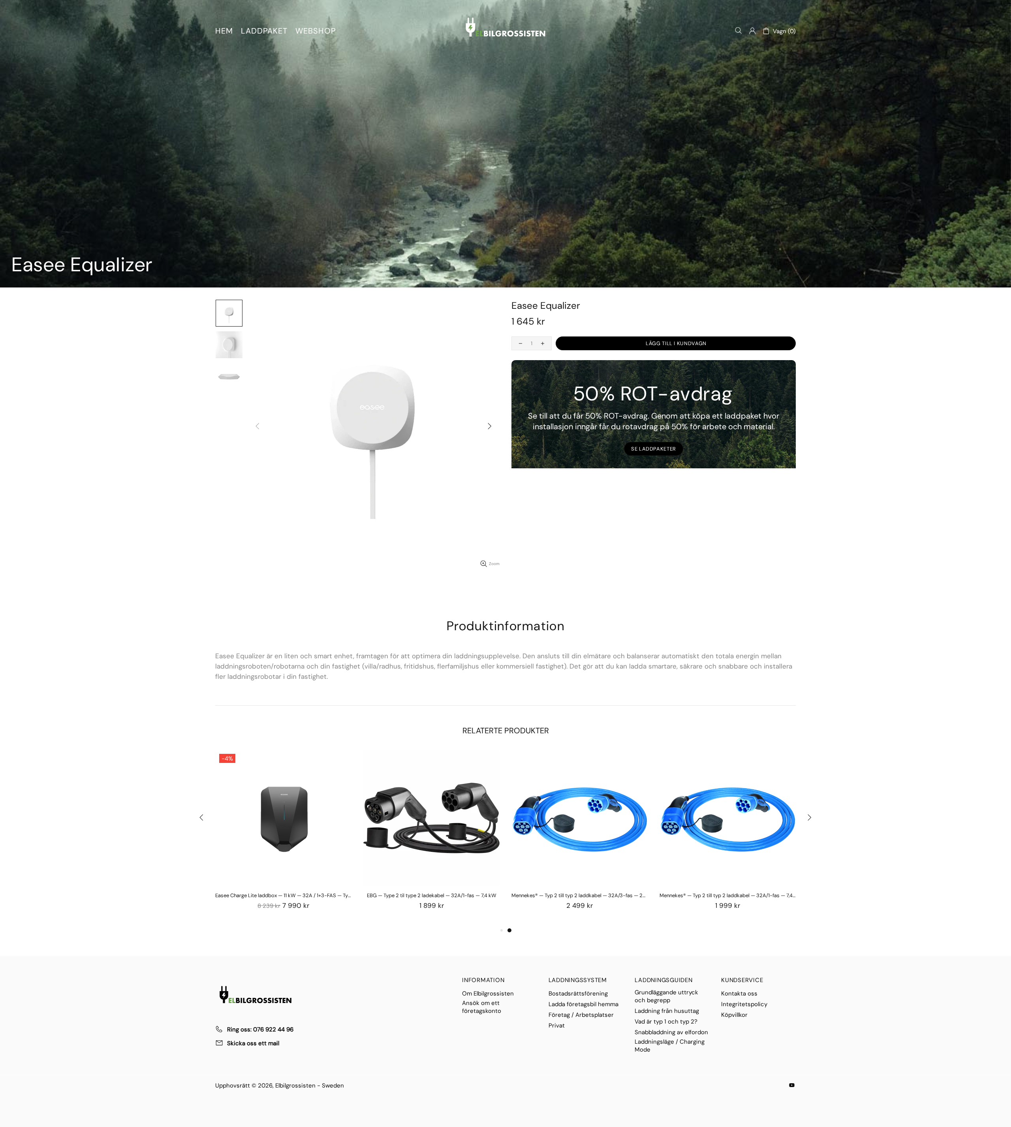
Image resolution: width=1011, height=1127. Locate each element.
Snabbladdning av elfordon (671, 1032)
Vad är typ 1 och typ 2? (666, 1022)
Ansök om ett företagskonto (481, 1007)
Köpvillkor (734, 1015)
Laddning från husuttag (667, 1011)
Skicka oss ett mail (253, 1043)
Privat (557, 1025)
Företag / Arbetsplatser (581, 1015)
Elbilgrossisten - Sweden (505, 27)
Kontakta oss (739, 993)
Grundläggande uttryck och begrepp (666, 996)
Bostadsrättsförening (578, 993)
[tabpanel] (580, 838)
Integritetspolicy (744, 1004)
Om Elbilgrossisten (488, 993)
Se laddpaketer (653, 448)
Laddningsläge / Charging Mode (670, 1046)
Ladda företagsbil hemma (583, 1004)
